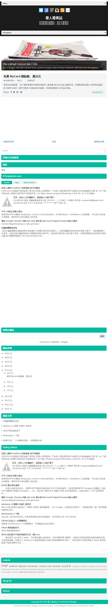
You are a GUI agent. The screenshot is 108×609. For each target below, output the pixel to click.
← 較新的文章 (7, 142)
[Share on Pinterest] (21, 92)
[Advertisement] (54, 118)
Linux (49, 566)
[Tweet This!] (14, 92)
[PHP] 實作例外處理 (10, 485)
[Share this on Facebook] (11, 92)
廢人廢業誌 (54, 18)
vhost (15, 572)
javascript (67, 569)
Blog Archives (29, 183)
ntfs (90, 569)
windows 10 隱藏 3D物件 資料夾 (17, 426)
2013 (7, 396)
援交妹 (30, 572)
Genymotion (91, 566)
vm (18, 572)
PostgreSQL (5, 569)
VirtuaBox (24, 569)
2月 (9, 386)
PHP (4, 566)
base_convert (46, 569)
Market (104, 566)
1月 (9, 390)
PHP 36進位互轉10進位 (11, 211)
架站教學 (66, 566)
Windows (57, 566)
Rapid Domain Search (86, 606)
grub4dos (60, 569)
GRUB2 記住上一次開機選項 (14, 521)
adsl (38, 569)
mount (86, 569)
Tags (17, 183)
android (13, 566)
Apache (23, 566)
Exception (76, 566)
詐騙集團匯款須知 (9, 228)
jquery (74, 569)
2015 (7, 366)
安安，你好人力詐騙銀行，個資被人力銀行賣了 (34, 197)
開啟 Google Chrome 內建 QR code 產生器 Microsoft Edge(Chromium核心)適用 (39, 221)
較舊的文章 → (100, 142)
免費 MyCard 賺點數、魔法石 (22, 76)
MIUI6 (98, 566)
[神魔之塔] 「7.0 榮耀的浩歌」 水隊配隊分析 (22, 440)
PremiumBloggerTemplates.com (65, 606)
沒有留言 (31, 80)
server (3, 572)
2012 (7, 400)
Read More (98, 92)
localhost (80, 569)
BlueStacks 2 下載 (11, 435)
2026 (7, 353)
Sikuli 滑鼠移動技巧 (11, 431)
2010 (7, 409)
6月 (9, 373)
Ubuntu (18, 569)
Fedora (83, 566)
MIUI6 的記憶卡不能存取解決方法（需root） (21, 534)
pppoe (104, 569)
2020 (7, 357)
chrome (54, 569)
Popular (7, 183)
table (8, 572)
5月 (9, 382)
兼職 (21, 572)
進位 (43, 572)
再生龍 (25, 572)
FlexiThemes (26, 606)
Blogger (64, 342)
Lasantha (49, 606)
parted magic (97, 569)
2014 (7, 370)
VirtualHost (33, 569)
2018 (7, 362)
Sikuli (13, 569)
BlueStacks (33, 566)
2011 (6, 404)
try (12, 572)
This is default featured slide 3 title (20, 64)
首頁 (54, 142)
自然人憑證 (37, 572)
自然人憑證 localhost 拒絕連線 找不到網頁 (20, 188)
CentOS (42, 566)
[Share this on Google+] (18, 92)
